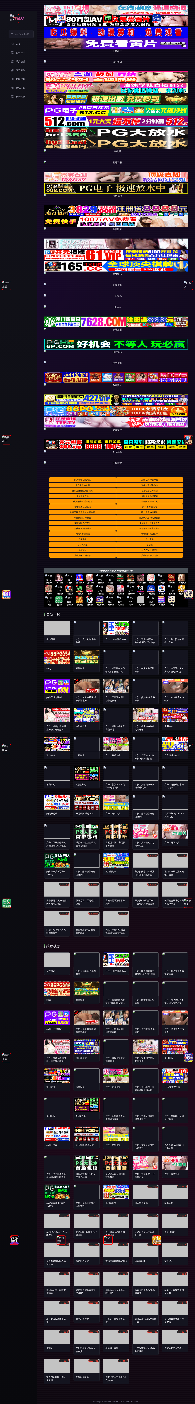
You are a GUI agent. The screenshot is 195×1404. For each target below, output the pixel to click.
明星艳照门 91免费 (82, 517)
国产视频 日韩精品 (82, 479)
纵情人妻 (20, 96)
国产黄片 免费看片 (149, 512)
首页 (18, 43)
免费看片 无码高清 (82, 506)
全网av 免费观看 (82, 533)
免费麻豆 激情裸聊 (82, 528)
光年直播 (150, 539)
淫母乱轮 (83, 550)
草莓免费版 (83, 544)
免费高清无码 (83, 496)
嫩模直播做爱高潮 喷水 (82, 490)
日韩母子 (20, 52)
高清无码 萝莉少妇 (149, 479)
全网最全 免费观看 (149, 496)
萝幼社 (150, 544)
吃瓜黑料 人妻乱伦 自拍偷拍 (82, 512)
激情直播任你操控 (150, 490)
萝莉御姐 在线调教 (149, 555)
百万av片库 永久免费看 (149, 517)
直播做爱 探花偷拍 (149, 485)
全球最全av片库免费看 (149, 528)
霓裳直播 (83, 539)
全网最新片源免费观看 (150, 523)
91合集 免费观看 (149, 506)
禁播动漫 (20, 61)
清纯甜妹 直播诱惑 (82, 555)
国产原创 (20, 70)
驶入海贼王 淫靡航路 (82, 501)
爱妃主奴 (20, 87)
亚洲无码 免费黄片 (82, 523)
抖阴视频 (20, 79)
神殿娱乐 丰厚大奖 (149, 501)
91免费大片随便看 (149, 550)
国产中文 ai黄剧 (83, 485)
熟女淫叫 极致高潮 (149, 533)
